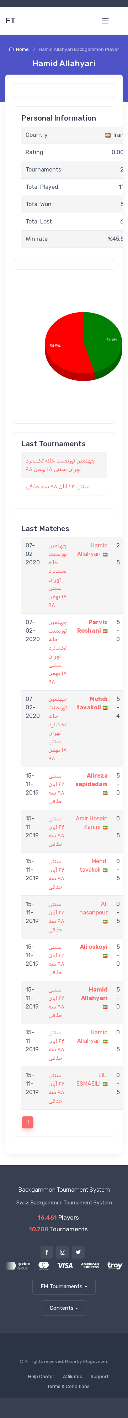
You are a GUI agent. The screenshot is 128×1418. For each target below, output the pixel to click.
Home (22, 49)
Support (99, 1376)
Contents (62, 1308)
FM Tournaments (61, 1286)
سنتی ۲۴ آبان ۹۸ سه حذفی (58, 486)
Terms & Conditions (68, 1386)
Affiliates (72, 1376)
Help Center (41, 1376)
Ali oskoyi (94, 946)
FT (10, 20)
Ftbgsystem (95, 1361)
